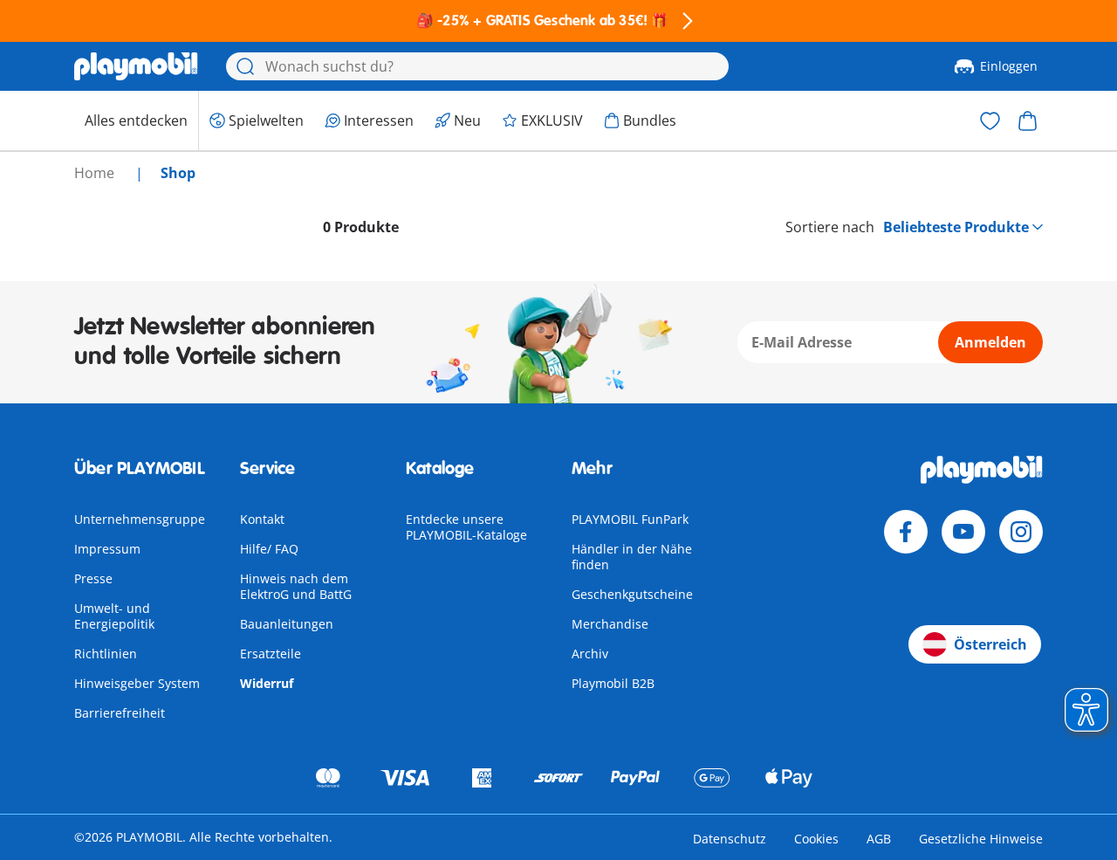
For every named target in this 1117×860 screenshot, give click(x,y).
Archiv (590, 653)
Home (96, 172)
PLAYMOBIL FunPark (630, 519)
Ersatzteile (270, 653)
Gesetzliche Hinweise (981, 838)
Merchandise (610, 624)
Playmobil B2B (613, 683)
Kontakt (262, 519)
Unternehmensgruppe (139, 519)
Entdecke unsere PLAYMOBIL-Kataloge (466, 527)
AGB (879, 838)
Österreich (990, 644)
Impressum (107, 548)
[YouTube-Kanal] (963, 532)
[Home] (136, 66)
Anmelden (990, 342)
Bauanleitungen (286, 624)
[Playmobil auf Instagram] (1021, 532)
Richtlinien (105, 653)
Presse (93, 578)
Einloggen (1009, 66)
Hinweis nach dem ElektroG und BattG (296, 586)
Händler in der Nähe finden (632, 556)
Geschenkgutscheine (632, 594)
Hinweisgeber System (137, 683)
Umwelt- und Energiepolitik (114, 616)
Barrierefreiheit (119, 713)
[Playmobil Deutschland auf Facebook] (906, 532)
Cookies (816, 838)
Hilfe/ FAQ (269, 548)
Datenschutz (729, 838)
